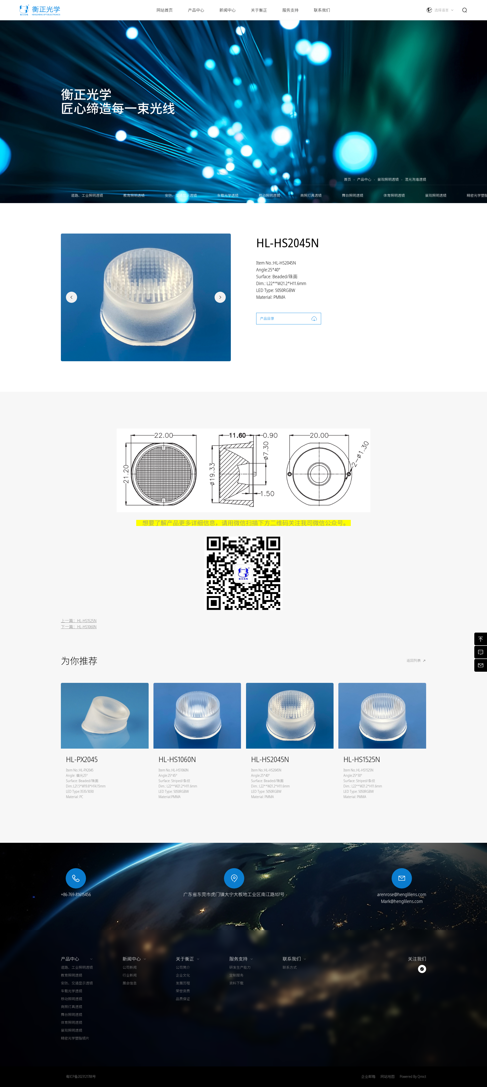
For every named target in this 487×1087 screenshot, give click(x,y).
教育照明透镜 (134, 195)
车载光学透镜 (227, 195)
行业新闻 (130, 975)
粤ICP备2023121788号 (81, 1076)
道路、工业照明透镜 (87, 195)
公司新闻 (130, 967)
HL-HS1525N (87, 621)
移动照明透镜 (269, 195)
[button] (71, 297)
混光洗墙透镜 (415, 179)
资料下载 (236, 983)
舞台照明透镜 (352, 195)
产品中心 (364, 179)
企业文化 (183, 975)
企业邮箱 (368, 1076)
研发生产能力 (240, 967)
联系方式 (290, 967)
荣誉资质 (183, 991)
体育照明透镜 (394, 195)
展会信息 (130, 983)
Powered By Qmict (413, 1076)
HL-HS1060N (87, 627)
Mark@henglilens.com (402, 901)
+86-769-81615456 (76, 894)
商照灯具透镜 (311, 195)
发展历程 (183, 983)
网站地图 (387, 1076)
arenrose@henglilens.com (401, 894)
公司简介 (183, 967)
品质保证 (183, 999)
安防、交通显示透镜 (181, 195)
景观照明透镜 (388, 179)
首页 (347, 179)
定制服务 (236, 975)
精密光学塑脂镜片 (75, 1038)
